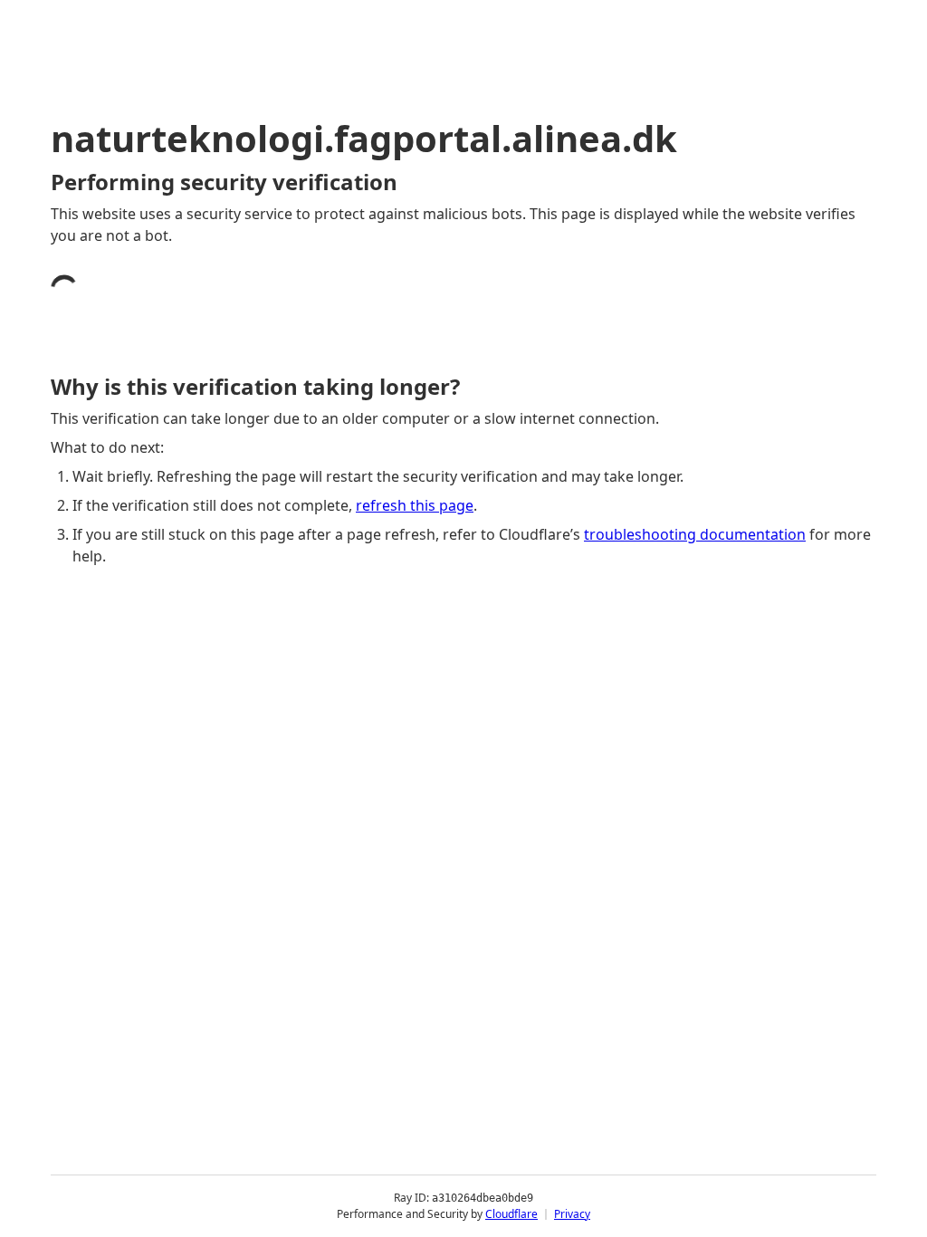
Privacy (572, 1214)
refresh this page (414, 505)
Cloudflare (511, 1214)
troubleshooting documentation (695, 534)
